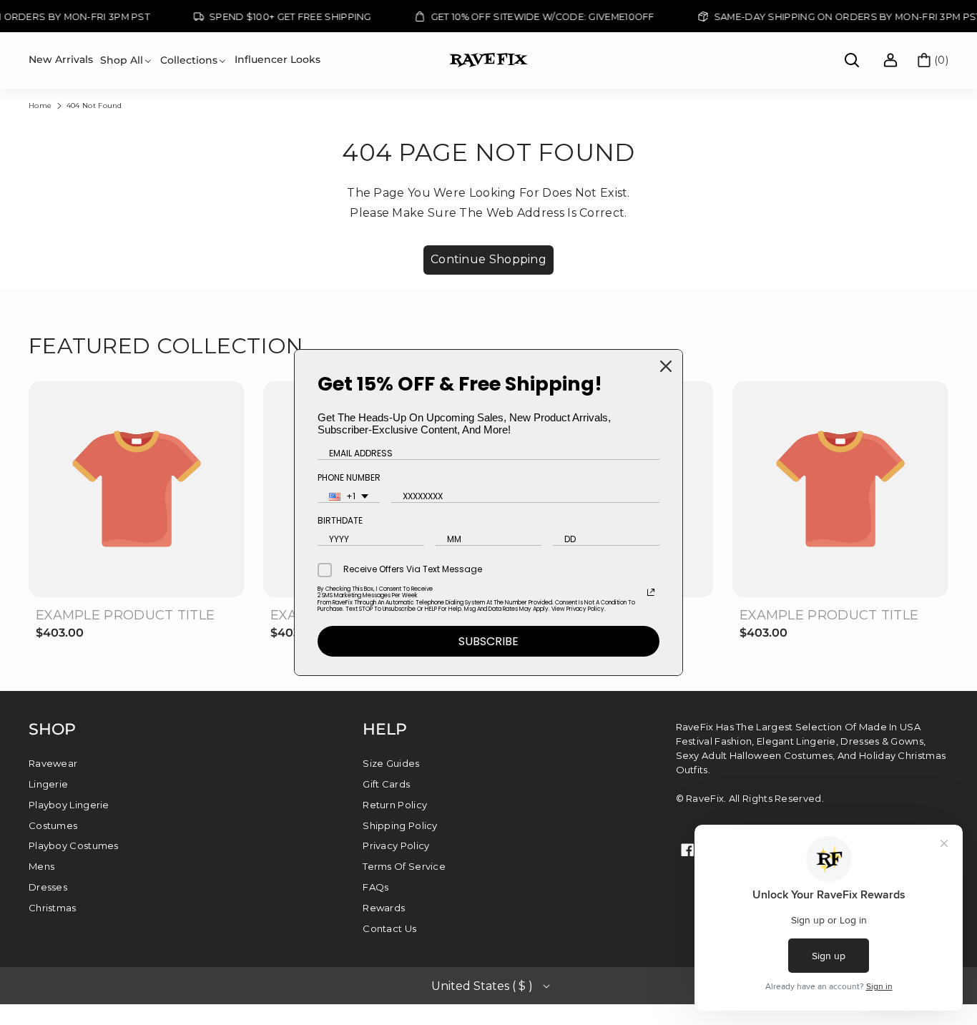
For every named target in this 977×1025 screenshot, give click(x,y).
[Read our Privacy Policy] (650, 592)
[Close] (666, 366)
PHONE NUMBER (349, 477)
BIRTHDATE (340, 520)
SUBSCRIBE (488, 641)
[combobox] (349, 496)
